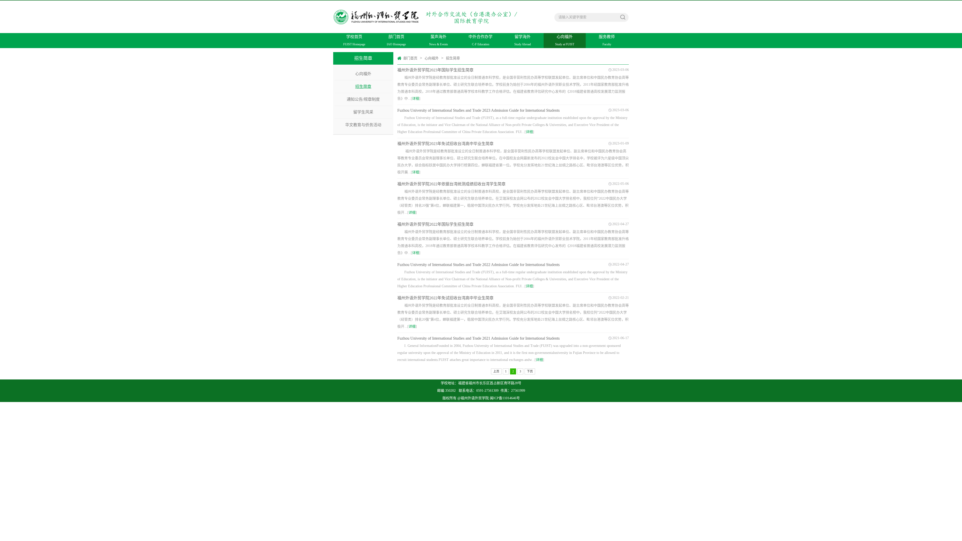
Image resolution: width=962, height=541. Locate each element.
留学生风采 (363, 112)
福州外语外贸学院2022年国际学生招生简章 (435, 224)
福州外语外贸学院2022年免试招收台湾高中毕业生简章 (445, 298)
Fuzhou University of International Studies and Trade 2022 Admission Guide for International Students (478, 264)
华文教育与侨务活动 (363, 125)
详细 (415, 98)
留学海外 (522, 40)
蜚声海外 (438, 40)
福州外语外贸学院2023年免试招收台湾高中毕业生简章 (445, 144)
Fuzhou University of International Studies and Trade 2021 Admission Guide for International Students (478, 338)
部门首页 (396, 40)
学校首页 (354, 40)
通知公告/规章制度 (363, 99)
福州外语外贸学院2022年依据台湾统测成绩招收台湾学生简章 (451, 184)
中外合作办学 (480, 40)
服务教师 (607, 40)
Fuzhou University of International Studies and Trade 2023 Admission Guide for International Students (478, 110)
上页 (496, 371)
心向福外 (564, 40)
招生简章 (363, 86)
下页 (530, 371)
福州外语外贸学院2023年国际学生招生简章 (435, 70)
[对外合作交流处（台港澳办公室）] (427, 13)
